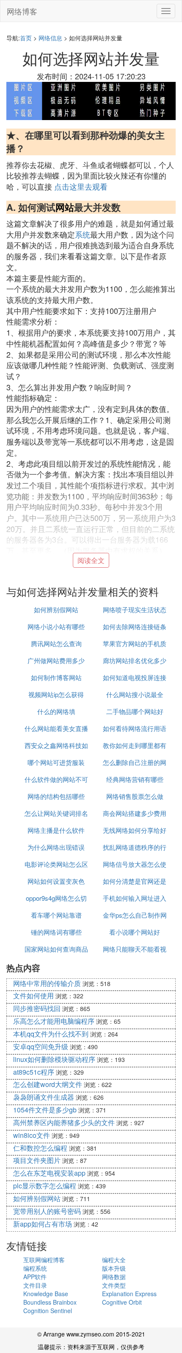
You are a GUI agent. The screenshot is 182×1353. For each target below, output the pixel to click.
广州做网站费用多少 (56, 660)
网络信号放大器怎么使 (134, 864)
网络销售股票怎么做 (134, 796)
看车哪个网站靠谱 (56, 914)
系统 (82, 234)
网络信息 (50, 38)
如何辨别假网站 (56, 609)
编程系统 (35, 1268)
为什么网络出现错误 (56, 847)
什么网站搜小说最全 (134, 694)
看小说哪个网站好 (134, 931)
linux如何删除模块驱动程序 (54, 1059)
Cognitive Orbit (122, 1302)
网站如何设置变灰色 (56, 881)
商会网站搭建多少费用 (134, 813)
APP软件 (35, 1276)
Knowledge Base (45, 1293)
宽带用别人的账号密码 (47, 1211)
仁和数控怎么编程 (40, 1148)
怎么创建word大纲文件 (47, 1084)
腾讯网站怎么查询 (56, 643)
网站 (64, 207)
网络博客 (22, 11)
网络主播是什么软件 (56, 830)
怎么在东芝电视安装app (49, 1173)
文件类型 (114, 1285)
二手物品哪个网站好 (134, 711)
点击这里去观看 (81, 186)
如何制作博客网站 (56, 677)
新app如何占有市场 (42, 1224)
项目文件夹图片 (37, 1160)
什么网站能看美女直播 (56, 728)
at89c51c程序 (33, 1072)
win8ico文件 (31, 1135)
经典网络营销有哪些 (134, 779)
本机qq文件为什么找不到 (50, 1034)
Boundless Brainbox (50, 1302)
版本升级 (114, 1268)
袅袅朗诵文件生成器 (43, 1097)
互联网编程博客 (44, 1259)
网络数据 (114, 1276)
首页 (26, 38)
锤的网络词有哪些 (56, 931)
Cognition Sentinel (47, 1310)
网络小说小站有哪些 (56, 626)
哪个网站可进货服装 (56, 762)
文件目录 (35, 1285)
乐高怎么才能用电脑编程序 (53, 1021)
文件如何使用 (33, 995)
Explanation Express (129, 1293)
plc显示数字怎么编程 (44, 1186)
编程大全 (114, 1259)
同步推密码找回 (37, 1008)
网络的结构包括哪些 (56, 796)
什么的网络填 (56, 711)
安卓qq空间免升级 (40, 1046)
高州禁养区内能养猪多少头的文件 (64, 1122)
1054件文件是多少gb (45, 1110)
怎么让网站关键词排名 (56, 813)
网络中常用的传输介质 (47, 983)
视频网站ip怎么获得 (56, 694)
